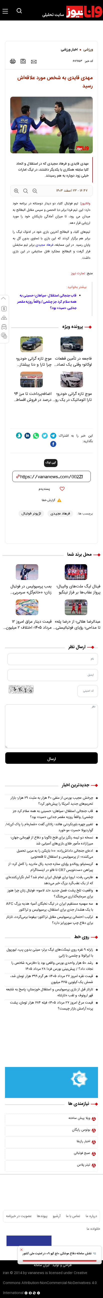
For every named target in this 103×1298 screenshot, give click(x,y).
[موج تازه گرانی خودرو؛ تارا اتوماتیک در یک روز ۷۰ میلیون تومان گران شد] (72, 379)
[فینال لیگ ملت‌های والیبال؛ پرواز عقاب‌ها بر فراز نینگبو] (76, 572)
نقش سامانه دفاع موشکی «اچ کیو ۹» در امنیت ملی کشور (57, 1253)
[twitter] (45, 436)
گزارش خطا (48, 500)
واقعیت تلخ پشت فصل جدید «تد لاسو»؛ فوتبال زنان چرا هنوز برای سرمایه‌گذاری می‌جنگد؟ (50, 894)
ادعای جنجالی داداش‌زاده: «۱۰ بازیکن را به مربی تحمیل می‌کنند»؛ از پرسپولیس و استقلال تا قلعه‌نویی (55, 854)
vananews (36, 1273)
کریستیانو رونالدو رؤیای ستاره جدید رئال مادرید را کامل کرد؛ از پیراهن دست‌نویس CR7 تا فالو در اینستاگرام (50, 867)
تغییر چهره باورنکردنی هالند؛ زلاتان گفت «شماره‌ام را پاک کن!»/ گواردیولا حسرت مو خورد (49, 827)
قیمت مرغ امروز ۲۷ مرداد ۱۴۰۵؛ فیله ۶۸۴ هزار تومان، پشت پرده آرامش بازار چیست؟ (51, 1006)
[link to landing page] (70, 12)
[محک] (51, 1050)
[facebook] (53, 444)
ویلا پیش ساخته (79, 1118)
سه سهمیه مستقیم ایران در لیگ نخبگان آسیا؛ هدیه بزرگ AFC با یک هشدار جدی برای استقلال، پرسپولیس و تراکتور (49, 907)
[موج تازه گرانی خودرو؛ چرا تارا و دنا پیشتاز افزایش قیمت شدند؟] (31, 344)
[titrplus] (87, 1241)
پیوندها (42, 1216)
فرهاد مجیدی (44, 245)
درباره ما (91, 1216)
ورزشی (88, 50)
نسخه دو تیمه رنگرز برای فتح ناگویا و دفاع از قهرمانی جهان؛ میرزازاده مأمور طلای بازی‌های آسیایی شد (51, 841)
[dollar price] (4, 311)
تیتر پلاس (83, 1165)
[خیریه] (51, 1082)
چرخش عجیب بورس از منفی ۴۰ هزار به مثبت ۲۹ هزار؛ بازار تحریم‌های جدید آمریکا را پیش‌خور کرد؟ (51, 801)
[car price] (4, 329)
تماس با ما (73, 1216)
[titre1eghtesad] (29, 1241)
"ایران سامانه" (41, 1265)
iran (6, 1273)
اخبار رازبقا (83, 1141)
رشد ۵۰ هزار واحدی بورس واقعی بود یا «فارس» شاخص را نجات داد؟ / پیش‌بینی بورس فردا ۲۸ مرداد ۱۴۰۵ (52, 966)
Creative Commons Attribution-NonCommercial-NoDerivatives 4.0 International (50, 1283)
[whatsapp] (36, 436)
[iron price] (4, 338)
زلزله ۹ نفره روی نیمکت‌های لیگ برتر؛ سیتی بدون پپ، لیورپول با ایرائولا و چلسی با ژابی (49, 953)
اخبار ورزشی (69, 50)
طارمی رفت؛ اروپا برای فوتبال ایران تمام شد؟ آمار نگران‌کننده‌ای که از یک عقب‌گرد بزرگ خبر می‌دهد (49, 880)
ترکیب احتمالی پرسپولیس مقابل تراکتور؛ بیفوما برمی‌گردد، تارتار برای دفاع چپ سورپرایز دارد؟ (49, 920)
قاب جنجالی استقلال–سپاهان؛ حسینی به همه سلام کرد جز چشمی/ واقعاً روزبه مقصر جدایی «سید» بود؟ (46, 302)
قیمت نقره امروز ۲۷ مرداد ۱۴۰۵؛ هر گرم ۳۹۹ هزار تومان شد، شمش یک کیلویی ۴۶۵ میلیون (51, 979)
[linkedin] (27, 436)
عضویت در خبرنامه (19, 1216)
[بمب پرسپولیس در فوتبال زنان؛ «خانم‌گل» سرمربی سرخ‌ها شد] (27, 572)
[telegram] (53, 436)
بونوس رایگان (81, 1130)
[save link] (23, 61)
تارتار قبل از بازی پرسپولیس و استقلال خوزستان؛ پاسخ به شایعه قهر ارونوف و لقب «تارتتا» (49, 993)
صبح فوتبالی (82, 1153)
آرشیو (57, 1216)
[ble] (19, 435)
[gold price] (4, 320)
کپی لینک (51, 463)
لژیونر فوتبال (31, 513)
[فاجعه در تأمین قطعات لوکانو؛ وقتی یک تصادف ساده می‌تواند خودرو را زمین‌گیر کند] (72, 344)
